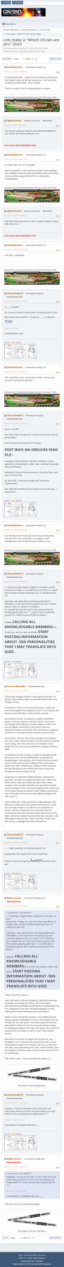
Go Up (5, 1238)
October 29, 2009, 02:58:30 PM (15, 72)
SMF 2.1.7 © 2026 (25, 1258)
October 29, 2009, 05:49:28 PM (15, 842)
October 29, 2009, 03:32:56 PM (15, 125)
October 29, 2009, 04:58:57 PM (15, 301)
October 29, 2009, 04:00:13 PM (15, 159)
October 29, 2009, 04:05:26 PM (15, 215)
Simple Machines (39, 1258)
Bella (10, 898)
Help (20, 1255)
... (35, 58)
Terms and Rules (30, 1255)
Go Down (7, 59)
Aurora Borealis (16, 686)
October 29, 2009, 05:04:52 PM (15, 372)
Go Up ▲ (42, 1255)
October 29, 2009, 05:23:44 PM (15, 530)
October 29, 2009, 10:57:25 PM (15, 906)
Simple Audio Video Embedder (32, 1261)
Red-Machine (14, 67)
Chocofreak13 (15, 293)
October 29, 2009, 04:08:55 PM (15, 250)
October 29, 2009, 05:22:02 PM (15, 423)
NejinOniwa (14, 120)
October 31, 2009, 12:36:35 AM (15, 1103)
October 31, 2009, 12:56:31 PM (15, 1167)
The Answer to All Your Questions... (32, 1085)
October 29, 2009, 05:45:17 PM (15, 691)
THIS (8, 321)
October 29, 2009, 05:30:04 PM (15, 581)
